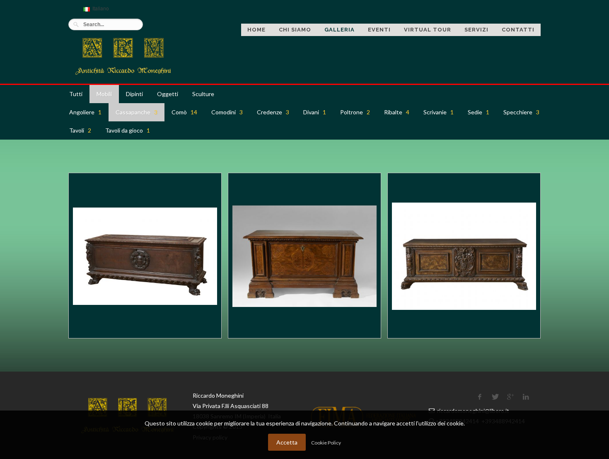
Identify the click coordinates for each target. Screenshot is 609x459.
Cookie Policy (326, 443)
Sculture (203, 93)
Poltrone (355, 112)
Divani (314, 112)
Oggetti (167, 93)
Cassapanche (136, 112)
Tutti (75, 93)
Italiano (95, 12)
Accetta (286, 442)
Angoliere (85, 112)
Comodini (227, 112)
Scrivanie (438, 112)
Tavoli (80, 130)
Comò (184, 112)
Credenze (273, 112)
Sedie (478, 112)
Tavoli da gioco (127, 130)
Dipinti (134, 93)
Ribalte (396, 112)
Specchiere (521, 112)
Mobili (104, 93)
